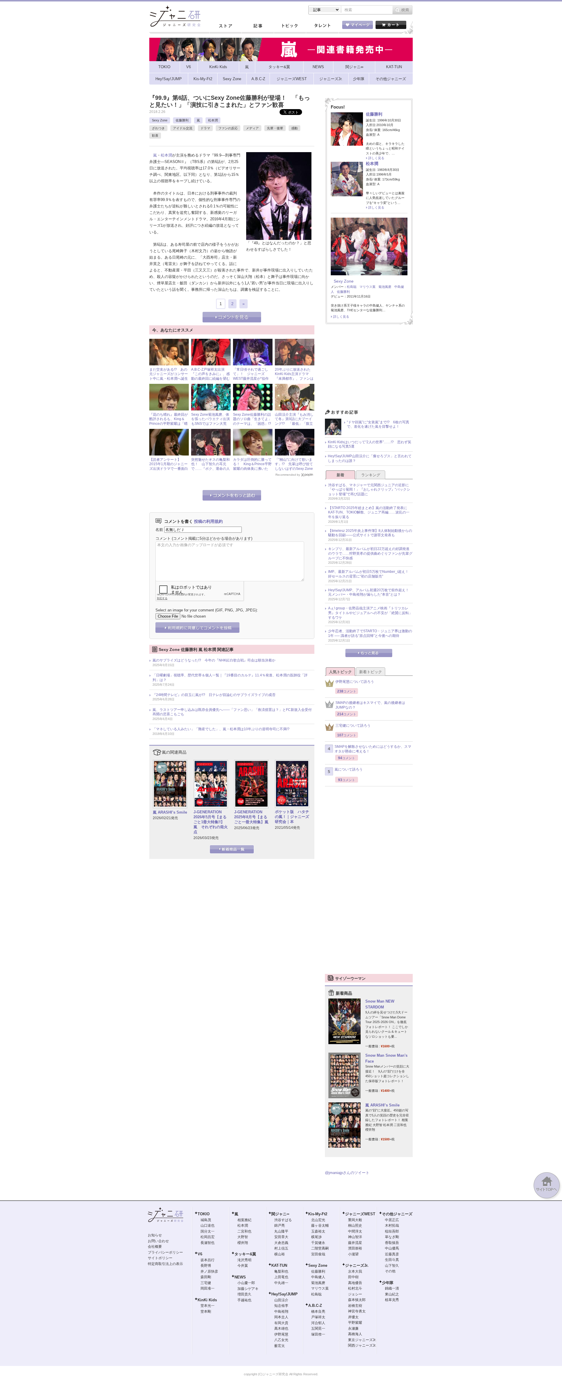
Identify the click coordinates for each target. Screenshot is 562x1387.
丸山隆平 (281, 1231)
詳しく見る (376, 158)
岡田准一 (208, 1288)
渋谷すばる (283, 1220)
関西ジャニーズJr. (362, 1345)
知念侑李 (281, 1306)
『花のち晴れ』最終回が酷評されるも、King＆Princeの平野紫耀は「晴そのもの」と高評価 (168, 421)
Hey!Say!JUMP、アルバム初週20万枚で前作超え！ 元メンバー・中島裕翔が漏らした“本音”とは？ (370, 592)
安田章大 (281, 1237)
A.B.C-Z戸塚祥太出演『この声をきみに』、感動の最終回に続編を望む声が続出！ (210, 376)
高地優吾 (355, 1283)
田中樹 (353, 1277)
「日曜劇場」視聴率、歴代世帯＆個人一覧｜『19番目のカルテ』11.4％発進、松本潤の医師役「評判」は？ (230, 677)
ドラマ (205, 128)
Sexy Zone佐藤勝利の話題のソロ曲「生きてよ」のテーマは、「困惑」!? (252, 419)
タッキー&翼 (245, 1254)
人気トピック (340, 672)
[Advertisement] (369, 368)
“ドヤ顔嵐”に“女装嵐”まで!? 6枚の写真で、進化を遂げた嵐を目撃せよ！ (378, 424)
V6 (200, 1254)
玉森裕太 (318, 1231)
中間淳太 (355, 1231)
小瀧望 (353, 1254)
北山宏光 (318, 1220)
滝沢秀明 (244, 1260)
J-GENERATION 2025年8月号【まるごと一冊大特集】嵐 (251, 817)
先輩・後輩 (275, 128)
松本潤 (213, 120)
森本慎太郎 (357, 1300)
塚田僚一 (318, 1334)
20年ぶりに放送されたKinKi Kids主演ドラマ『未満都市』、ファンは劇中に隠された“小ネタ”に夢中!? (294, 378)
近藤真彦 (392, 1254)
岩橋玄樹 (355, 1306)
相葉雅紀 (244, 1220)
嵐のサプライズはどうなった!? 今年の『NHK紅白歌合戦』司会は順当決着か (214, 660)
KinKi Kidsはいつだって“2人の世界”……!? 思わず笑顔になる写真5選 (369, 444)
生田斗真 (392, 1260)
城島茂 (206, 1220)
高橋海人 (355, 1334)
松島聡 (352, 286)
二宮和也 (244, 1231)
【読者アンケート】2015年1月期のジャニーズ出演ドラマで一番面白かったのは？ (168, 466)
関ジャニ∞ (280, 1214)
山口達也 (208, 1225)
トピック (290, 26)
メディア (252, 128)
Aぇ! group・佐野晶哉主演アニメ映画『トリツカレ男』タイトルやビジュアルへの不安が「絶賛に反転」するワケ (370, 612)
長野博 (206, 1266)
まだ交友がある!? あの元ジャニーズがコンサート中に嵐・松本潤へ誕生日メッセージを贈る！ (168, 376)
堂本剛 (206, 1311)
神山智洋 (355, 1237)
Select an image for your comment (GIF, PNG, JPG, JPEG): (206, 610)
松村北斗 (355, 1288)
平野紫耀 (355, 1323)
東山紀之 (392, 1294)
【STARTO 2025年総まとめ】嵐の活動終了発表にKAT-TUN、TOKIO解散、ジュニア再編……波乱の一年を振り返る (368, 512)
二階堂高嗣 (320, 1248)
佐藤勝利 (182, 120)
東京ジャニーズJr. (362, 1340)
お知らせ (155, 1235)
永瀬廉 (353, 1328)
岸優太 (353, 1317)
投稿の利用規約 (208, 521)
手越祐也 (244, 1300)
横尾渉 (316, 1237)
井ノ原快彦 (209, 1271)
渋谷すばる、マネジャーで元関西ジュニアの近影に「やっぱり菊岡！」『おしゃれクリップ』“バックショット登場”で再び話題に (369, 489)
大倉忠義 (281, 1243)
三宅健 (206, 1283)
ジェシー (355, 1294)
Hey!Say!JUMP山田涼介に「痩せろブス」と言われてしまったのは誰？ (370, 458)
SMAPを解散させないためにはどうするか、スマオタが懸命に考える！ (373, 749)
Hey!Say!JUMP (284, 1294)
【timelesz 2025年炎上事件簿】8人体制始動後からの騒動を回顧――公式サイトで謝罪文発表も (370, 533)
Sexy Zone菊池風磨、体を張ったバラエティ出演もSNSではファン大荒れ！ (210, 421)
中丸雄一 (281, 1283)
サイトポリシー (160, 1258)
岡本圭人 (281, 1317)
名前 (159, 529)
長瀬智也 (208, 1243)
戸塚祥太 (318, 1317)
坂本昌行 (208, 1260)
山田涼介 (281, 1300)
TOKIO (204, 1214)
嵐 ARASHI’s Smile (170, 812)
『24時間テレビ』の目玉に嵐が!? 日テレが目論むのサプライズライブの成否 (214, 695)
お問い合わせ (158, 1241)
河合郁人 (318, 1323)
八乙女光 (281, 1340)
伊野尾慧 (281, 1334)
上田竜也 (281, 1277)
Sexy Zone (159, 120)
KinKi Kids (207, 1300)
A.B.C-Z (315, 1305)
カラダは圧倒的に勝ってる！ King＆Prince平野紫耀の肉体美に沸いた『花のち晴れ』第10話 (252, 466)
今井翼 (242, 1266)
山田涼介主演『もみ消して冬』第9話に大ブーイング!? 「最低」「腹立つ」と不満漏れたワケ (294, 421)
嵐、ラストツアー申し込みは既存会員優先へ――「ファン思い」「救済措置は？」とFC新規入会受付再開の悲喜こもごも (232, 712)
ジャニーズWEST (360, 1214)
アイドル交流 (182, 128)
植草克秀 (392, 1300)
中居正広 (392, 1220)
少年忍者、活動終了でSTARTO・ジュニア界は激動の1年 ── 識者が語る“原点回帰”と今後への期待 (370, 633)
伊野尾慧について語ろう (354, 682)
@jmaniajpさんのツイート (347, 1173)
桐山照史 (355, 1225)
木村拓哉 (392, 1225)
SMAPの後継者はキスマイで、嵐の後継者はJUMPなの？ (370, 705)
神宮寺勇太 (357, 1311)
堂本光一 (208, 1306)
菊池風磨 (384, 286)
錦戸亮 (279, 1225)
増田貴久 (244, 1294)
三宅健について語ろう (353, 725)
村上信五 (281, 1248)
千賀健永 (318, 1243)
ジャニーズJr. (357, 1265)
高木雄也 (281, 1328)
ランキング (370, 475)
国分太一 (208, 1231)
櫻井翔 (242, 1243)
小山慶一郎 (246, 1283)
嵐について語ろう (349, 769)
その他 (390, 1271)
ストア (225, 26)
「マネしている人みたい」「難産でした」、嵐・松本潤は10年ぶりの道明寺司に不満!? (221, 729)
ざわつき (158, 128)
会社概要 (155, 1247)
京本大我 (355, 1271)
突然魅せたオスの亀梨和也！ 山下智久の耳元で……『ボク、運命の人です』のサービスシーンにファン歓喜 (210, 469)
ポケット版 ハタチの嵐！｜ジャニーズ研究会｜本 (292, 816)
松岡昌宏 (208, 1237)
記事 (257, 26)
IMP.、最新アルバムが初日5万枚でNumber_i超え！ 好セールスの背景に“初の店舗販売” (370, 574)
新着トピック (370, 672)
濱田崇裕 (355, 1248)
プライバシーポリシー (165, 1252)
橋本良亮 (318, 1311)
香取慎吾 (392, 1243)
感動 (294, 128)
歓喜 (155, 135)
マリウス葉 (367, 286)
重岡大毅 (355, 1220)
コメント (163, 538)
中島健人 (318, 1277)
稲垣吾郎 (392, 1231)
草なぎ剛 (392, 1237)
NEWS (240, 1277)
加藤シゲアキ (247, 1289)
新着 (340, 475)
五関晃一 (318, 1328)
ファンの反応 (228, 128)
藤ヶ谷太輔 (320, 1225)
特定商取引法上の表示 (165, 1264)
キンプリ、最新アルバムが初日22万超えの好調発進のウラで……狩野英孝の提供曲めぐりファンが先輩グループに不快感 (370, 553)
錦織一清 (392, 1288)
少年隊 (387, 1283)
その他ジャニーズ (397, 1214)
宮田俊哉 (318, 1254)
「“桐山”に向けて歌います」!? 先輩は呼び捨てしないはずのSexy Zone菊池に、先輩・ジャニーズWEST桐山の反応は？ (294, 469)
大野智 (242, 1237)
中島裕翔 (281, 1311)
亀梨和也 (281, 1271)
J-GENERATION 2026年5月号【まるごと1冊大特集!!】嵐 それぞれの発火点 (210, 822)
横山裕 (279, 1254)
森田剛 (206, 1277)
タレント (322, 26)
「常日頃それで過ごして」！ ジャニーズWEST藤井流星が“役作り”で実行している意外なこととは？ (251, 378)
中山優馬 (392, 1248)
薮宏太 (279, 1346)
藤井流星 (355, 1243)
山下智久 (392, 1266)
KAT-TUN (279, 1265)
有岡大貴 (281, 1323)
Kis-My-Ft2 (317, 1214)
